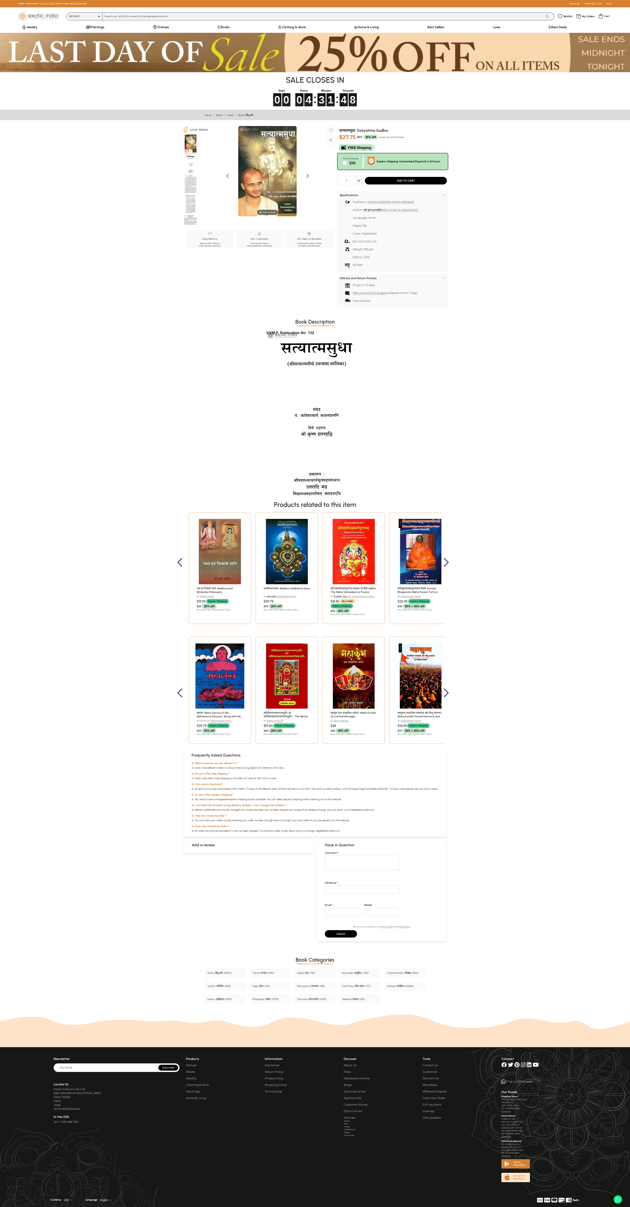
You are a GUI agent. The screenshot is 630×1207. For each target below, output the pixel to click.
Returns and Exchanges (369, 293)
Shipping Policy (276, 1085)
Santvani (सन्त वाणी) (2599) (311, 999)
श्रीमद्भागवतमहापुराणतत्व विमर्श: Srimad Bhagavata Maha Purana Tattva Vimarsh (417, 592)
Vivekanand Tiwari (411, 721)
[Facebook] (504, 1065)
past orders (304, 820)
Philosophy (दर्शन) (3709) (265, 999)
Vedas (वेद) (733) (306, 972)
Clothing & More (197, 1085)
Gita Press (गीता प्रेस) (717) (356, 986)
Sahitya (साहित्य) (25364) (400, 986)
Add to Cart (406, 180)
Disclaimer (272, 1065)
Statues (191, 1065)
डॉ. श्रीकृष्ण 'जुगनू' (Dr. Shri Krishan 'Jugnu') (354, 596)
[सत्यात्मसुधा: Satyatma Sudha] (190, 144)
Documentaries (354, 1091)
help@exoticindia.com (362, 809)
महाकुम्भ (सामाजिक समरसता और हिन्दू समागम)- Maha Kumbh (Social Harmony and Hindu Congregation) (420, 716)
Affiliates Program (435, 1091)
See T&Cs (216, 246)
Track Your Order (434, 1098)
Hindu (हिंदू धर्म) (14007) (219, 972)
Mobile (368, 905)
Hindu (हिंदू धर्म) (245, 115)
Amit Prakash (341, 721)
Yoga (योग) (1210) (261, 986)
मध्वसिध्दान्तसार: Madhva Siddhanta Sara (287, 588)
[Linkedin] (529, 1065)
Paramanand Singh (221, 721)
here (276, 820)
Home (208, 115)
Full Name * (331, 882)
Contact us (593, 3)
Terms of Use (386, 926)
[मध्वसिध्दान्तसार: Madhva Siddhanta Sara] (286, 583)
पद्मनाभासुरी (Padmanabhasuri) (281, 596)
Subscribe (168, 1067)
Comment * (332, 853)
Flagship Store (509, 1096)
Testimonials (352, 1098)
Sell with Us (431, 1078)
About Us (350, 1065)
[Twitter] (510, 1065)
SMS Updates (432, 1117)
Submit (340, 933)
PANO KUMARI (207, 596)
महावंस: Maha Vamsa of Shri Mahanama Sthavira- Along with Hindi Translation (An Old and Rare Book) (220, 716)
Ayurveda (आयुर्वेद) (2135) (355, 972)
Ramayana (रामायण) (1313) (311, 986)
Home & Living (196, 1098)
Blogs (348, 1085)
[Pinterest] (517, 1065)
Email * (329, 905)
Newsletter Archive (356, 1078)
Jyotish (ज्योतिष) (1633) (219, 986)
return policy (431, 788)
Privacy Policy (403, 926)
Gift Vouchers (432, 1104)
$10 (352, 162)
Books (219, 115)
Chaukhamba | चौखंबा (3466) (403, 972)
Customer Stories (356, 1104)
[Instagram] (523, 1065)
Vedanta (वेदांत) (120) (353, 999)
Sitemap (428, 1111)
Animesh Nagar (275, 721)
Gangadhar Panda (411, 596)
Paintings (193, 1091)
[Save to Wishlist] (331, 131)
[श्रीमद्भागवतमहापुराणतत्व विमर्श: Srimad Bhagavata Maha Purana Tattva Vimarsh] (420, 583)
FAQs (347, 1071)
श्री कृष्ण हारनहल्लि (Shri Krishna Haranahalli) (391, 210)
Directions (506, 1111)
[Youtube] (536, 1065)
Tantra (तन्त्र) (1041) (263, 972)
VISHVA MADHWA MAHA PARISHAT (390, 202)
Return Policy (274, 1071)
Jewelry (191, 1078)
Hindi (230, 115)
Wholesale (430, 1085)
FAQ (609, 3)
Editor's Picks (353, 1111)
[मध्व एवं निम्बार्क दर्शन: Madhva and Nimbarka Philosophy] (219, 583)
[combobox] (323, 16)
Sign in (575, 3)
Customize (430, 1071)
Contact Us (430, 1065)
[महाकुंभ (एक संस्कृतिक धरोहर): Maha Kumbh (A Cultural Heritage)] (353, 707)
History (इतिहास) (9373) (219, 999)
